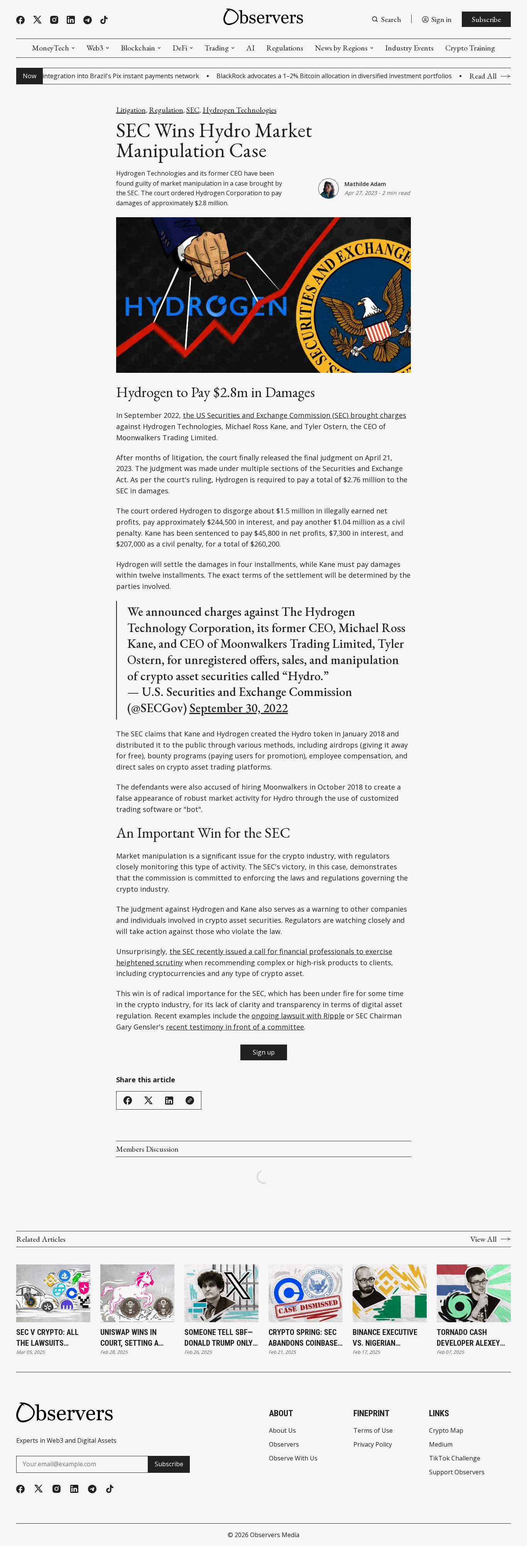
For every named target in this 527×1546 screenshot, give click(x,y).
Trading (216, 48)
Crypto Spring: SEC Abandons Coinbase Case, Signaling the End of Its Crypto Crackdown (303, 1338)
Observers (284, 1444)
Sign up (264, 1052)
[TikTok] (104, 20)
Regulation (166, 110)
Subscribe (486, 19)
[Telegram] (87, 20)
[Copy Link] (190, 1100)
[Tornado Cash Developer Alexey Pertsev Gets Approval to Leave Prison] (474, 1293)
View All (483, 1239)
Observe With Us (293, 1458)
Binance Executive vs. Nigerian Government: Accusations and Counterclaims (385, 1338)
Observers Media (274, 1535)
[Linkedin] (71, 20)
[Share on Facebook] (127, 1100)
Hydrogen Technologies (240, 110)
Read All (483, 76)
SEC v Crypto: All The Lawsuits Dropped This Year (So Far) (48, 1338)
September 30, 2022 (238, 708)
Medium (441, 1444)
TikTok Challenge (454, 1458)
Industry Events (409, 48)
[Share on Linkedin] (169, 1101)
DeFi (179, 48)
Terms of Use (373, 1430)
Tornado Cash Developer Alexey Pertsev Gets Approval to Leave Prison (470, 1338)
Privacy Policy (372, 1444)
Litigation (131, 110)
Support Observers (457, 1472)
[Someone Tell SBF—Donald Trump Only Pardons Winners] (221, 1293)
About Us (282, 1430)
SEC (192, 110)
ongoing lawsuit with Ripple (298, 1015)
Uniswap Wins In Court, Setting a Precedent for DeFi (134, 1338)
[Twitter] (37, 20)
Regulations (284, 48)
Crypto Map (446, 1430)
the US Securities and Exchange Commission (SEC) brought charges (294, 415)
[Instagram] (54, 20)
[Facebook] (20, 20)
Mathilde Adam (365, 184)
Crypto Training (470, 48)
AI (250, 48)
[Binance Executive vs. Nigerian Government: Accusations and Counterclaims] (390, 1293)
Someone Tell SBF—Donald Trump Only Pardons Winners (218, 1338)
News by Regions (341, 48)
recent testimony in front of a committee (235, 1026)
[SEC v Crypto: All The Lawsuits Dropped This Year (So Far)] (53, 1293)
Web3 (94, 48)
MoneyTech (50, 48)
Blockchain (138, 48)
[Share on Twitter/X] (148, 1101)
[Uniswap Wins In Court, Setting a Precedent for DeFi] (137, 1293)
